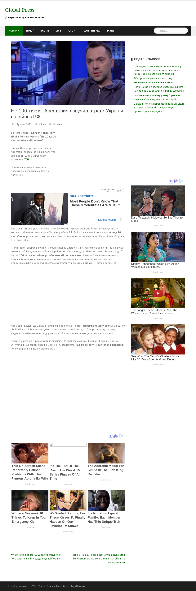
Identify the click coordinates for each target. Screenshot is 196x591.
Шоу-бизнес (92, 30)
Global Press (19, 10)
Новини (14, 30)
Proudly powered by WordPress (26, 586)
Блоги (44, 30)
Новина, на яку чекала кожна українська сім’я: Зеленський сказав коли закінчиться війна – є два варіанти (98, 558)
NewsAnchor (63, 586)
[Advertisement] (93, 159)
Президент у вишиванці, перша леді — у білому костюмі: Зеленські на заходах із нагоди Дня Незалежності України (157, 70)
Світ (58, 30)
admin (42, 124)
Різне (110, 30)
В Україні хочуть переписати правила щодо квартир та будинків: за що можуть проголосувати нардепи (159, 107)
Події (29, 30)
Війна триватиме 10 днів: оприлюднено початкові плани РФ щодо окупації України (36, 556)
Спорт (72, 30)
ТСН (26, 159)
